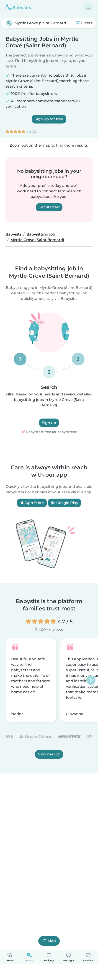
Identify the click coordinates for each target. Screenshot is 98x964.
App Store (34, 503)
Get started (49, 207)
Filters (86, 23)
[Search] (9, 23)
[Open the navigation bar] (88, 7)
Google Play (66, 503)
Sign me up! (49, 754)
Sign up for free (49, 119)
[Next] (90, 680)
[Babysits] (18, 7)
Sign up (49, 423)
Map (52, 941)
